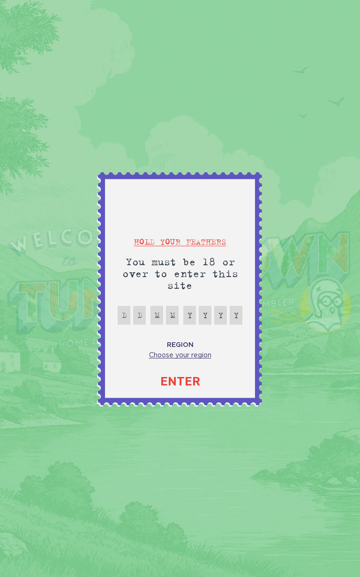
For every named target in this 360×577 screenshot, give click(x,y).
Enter (180, 381)
